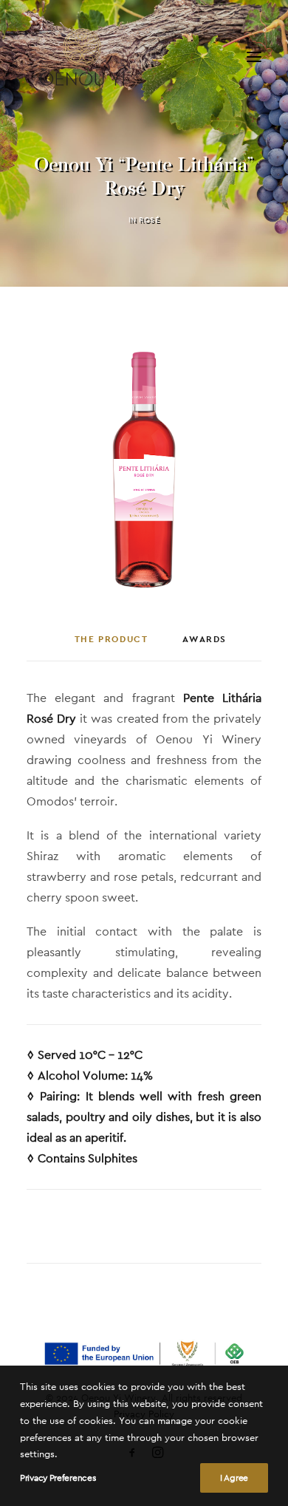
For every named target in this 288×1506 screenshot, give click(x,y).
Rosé (149, 220)
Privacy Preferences (57, 1478)
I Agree (234, 1478)
